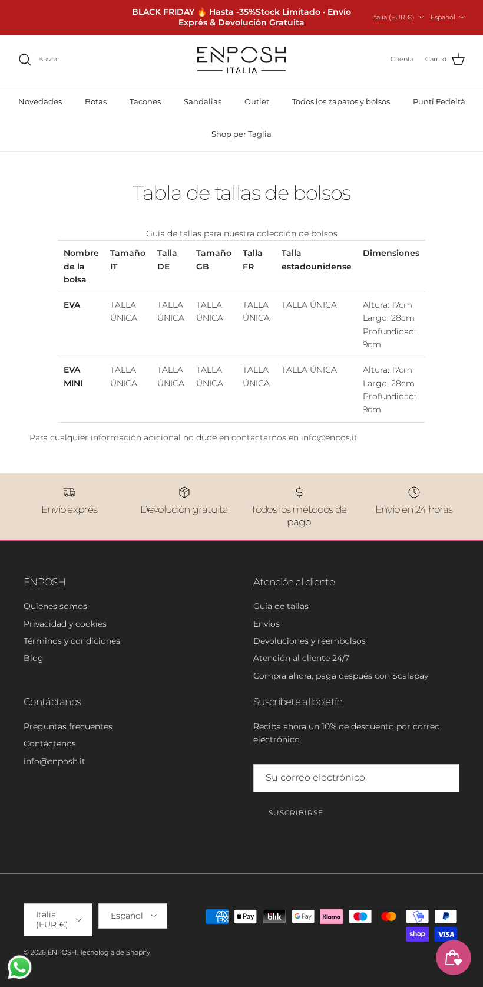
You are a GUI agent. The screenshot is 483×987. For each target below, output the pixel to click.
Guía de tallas (281, 606)
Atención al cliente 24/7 (301, 658)
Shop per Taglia (241, 134)
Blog (34, 658)
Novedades (40, 101)
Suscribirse (296, 812)
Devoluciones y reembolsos (309, 641)
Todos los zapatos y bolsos (341, 101)
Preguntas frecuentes (68, 726)
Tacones (145, 101)
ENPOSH (62, 952)
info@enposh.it (54, 761)
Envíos (266, 623)
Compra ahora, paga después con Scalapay (340, 675)
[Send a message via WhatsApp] (20, 967)
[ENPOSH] (241, 60)
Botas (96, 101)
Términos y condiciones (72, 641)
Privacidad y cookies (65, 623)
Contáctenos (50, 743)
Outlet (256, 101)
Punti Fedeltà (439, 101)
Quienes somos (55, 606)
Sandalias (202, 101)
